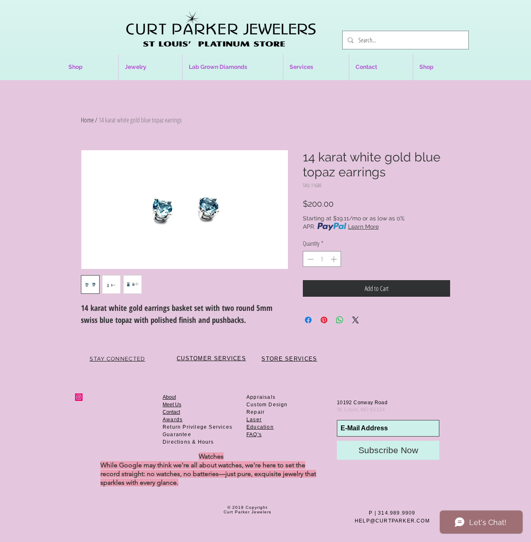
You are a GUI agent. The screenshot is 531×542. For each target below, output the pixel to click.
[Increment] (334, 259)
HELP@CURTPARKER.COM (392, 521)
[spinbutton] (322, 259)
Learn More (363, 226)
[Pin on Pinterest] (324, 320)
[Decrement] (309, 259)
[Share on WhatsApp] (340, 320)
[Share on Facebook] (308, 320)
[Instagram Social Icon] (79, 397)
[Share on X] (355, 320)
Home (87, 120)
